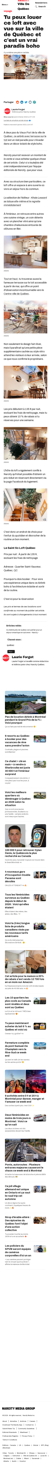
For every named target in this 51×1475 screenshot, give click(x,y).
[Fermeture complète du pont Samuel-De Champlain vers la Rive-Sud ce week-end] (40, 1045)
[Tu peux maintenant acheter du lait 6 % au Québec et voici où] (40, 1026)
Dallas (18, 1458)
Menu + (5, 5)
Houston (23, 1461)
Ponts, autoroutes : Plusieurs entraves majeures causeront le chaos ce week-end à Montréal (24, 1167)
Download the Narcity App (12, 1425)
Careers (32, 1421)
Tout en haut (11, 278)
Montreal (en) (8, 1458)
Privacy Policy (27, 1436)
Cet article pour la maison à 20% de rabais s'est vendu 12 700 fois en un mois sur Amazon (24, 979)
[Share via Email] (30, 102)
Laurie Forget (18, 109)
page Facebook (14, 481)
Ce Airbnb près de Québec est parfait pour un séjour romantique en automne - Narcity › (24, 631)
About (4, 1421)
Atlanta (6, 1461)
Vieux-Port (25, 132)
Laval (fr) (43, 1456)
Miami (26, 1458)
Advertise (13, 1421)
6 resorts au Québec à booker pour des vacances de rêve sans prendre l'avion (17, 740)
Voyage (8, 11)
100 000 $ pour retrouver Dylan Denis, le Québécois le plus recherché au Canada (23, 853)
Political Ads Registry (10, 1436)
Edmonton (16, 1456)
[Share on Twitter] (26, 102)
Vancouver (41, 1453)
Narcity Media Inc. (29, 1415)
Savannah (35, 1458)
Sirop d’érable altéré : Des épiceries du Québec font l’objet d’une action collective (18, 1223)
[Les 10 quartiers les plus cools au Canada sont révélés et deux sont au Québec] (40, 1000)
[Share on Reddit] (17, 102)
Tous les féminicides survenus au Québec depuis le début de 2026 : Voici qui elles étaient (17, 901)
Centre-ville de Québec (16, 293)
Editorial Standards (9, 1432)
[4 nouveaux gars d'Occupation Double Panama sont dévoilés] (40, 874)
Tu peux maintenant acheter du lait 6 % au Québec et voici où (18, 1026)
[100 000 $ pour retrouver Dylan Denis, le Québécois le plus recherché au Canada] (25, 835)
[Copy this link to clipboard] (34, 102)
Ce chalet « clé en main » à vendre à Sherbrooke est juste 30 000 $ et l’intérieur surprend (17, 767)
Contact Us (29, 1425)
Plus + (11, 652)
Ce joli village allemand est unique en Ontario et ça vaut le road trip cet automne (17, 1192)
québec (10, 645)
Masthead (24, 1432)
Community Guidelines (26, 1429)
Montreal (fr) (21, 1453)
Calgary (6, 1456)
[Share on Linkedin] (21, 102)
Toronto (11, 1453)
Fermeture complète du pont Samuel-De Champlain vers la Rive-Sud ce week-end (17, 1049)
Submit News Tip (8, 1429)
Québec (27, 1445)
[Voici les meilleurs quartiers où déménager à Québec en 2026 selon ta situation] (40, 795)
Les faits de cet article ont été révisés (17, 120)
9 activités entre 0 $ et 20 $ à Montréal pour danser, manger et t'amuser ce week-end (24, 1098)
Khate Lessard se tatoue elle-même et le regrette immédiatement (25, 201)
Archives (23, 1421)
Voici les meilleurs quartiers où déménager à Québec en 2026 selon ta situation (18, 799)
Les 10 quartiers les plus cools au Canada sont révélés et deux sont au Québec (18, 1002)
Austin (14, 1461)
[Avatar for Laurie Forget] (5, 658)
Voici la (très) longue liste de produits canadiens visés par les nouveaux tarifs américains (17, 929)
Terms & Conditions (9, 1440)
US (20, 1445)
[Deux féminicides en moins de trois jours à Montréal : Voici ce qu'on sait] (40, 1117)
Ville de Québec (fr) (30, 1456)
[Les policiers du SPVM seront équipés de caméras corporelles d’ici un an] (40, 1248)
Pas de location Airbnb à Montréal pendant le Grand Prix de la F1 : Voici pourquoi (25, 719)
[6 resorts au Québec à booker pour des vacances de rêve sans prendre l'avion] (40, 738)
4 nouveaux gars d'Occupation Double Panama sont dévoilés (17, 876)
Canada (13, 1445)
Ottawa (31, 1453)
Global (35, 1445)
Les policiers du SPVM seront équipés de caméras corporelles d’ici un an (18, 1250)
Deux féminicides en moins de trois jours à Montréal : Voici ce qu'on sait (18, 1119)
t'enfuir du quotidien (14, 535)
